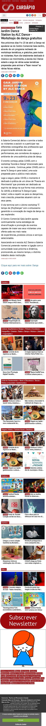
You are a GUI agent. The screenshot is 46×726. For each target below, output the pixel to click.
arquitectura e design (15, 20)
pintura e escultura (28, 20)
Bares (18, 671)
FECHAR (20, 720)
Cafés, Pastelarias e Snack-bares (28, 676)
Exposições (7, 334)
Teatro (20, 331)
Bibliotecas (5, 673)
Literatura (36, 678)
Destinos (29, 429)
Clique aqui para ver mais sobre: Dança (19, 265)
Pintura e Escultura (32, 329)
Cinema (13, 331)
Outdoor (5, 476)
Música (33, 331)
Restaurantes (13, 380)
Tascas (37, 380)
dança (16, 23)
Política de (20, 724)
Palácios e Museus (17, 673)
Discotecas (25, 671)
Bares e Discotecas (26, 380)
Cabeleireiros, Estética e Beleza (12, 678)
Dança (26, 331)
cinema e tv (4, 23)
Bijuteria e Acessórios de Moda (23, 683)
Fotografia (5, 331)
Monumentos (30, 673)
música (21, 23)
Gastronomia (21, 383)
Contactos (5, 698)
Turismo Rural (19, 429)
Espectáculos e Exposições (19, 681)
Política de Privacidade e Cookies (18, 698)
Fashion (4, 523)
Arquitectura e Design (15, 329)
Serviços (28, 678)
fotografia (39, 20)
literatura (27, 23)
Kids (3, 569)
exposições (35, 23)
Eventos (4, 282)
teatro (11, 23)
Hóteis (10, 429)
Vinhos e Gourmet (8, 383)
